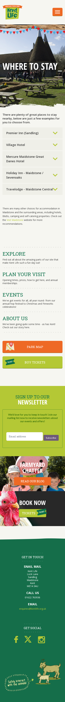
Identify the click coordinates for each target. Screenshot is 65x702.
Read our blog (32, 481)
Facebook (16, 639)
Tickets (28, 513)
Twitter (28, 639)
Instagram (41, 639)
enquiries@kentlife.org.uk (32, 608)
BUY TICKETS (35, 362)
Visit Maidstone (15, 220)
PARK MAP (35, 347)
